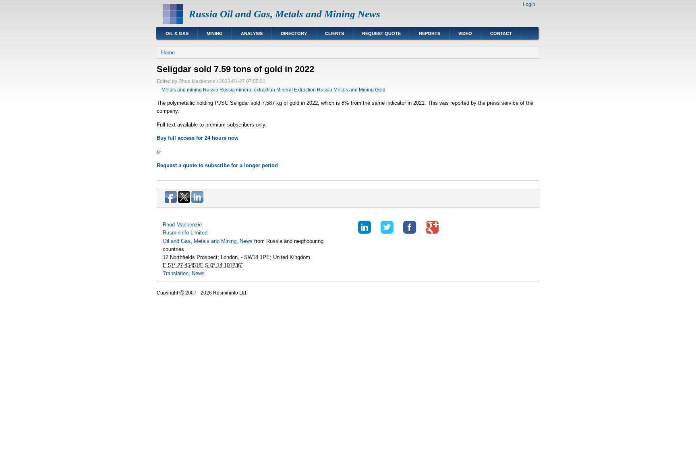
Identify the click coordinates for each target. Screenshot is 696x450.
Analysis (252, 33)
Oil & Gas (177, 33)
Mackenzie (189, 225)
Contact (501, 33)
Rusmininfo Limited (185, 233)
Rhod (169, 225)
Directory (294, 33)
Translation (175, 273)
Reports (429, 33)
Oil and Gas (177, 241)
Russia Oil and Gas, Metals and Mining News (284, 13)
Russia (210, 90)
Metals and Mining (215, 241)
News (246, 241)
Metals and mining (182, 90)
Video (465, 33)
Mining (215, 33)
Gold (380, 90)
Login (529, 4)
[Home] (173, 22)
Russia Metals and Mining (345, 90)
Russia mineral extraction (247, 90)
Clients (334, 33)
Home (168, 53)
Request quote (381, 33)
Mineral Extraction (296, 90)
